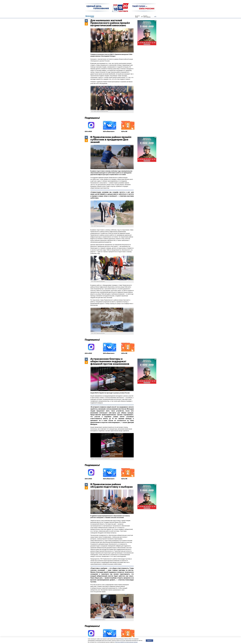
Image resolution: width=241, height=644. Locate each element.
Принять (149, 640)
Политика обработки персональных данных (126, 642)
